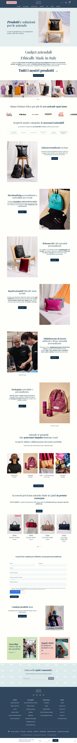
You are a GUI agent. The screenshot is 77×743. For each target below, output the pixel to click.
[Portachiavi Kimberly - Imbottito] (31, 524)
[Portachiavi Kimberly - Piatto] (14, 524)
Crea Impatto (46, 702)
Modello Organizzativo (51, 731)
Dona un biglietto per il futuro (46, 715)
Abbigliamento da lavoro (43, 132)
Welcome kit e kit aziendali (30, 718)
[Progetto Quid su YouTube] (43, 695)
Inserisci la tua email (26, 678)
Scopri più (21, 406)
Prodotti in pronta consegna (63, 132)
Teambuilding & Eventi (30, 721)
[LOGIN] (66, 2)
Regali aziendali (33, 132)
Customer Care (62, 705)
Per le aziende (26, 6)
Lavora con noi (62, 709)
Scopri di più (54, 158)
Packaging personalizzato (53, 132)
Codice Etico (36, 731)
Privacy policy (23, 731)
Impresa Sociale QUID (15, 702)
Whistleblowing (43, 731)
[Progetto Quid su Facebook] (33, 695)
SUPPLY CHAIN (44, 653)
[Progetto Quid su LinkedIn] (40, 695)
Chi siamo (19, 6)
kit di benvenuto (63, 249)
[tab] (37, 99)
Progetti (46, 705)
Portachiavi (14, 535)
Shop (47, 6)
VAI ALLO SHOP (10, 2)
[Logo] (38, 2)
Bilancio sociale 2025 (15, 705)
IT (61, 2)
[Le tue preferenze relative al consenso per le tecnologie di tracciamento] (75, 741)
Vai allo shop (39, 511)
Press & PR (62, 712)
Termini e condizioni (15, 731)
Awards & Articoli (14, 712)
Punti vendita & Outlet (62, 718)
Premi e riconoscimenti (14, 718)
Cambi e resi (62, 715)
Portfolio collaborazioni (30, 724)
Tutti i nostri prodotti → (38, 70)
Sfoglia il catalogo (22, 616)
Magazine (58, 6)
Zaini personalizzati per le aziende (30, 702)
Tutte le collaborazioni (38, 485)
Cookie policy (29, 731)
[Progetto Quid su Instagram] (37, 695)
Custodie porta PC (47, 535)
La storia (15, 709)
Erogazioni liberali (46, 709)
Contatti (52, 6)
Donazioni (42, 6)
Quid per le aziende (30, 705)
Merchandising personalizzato (13, 132)
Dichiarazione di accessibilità (63, 731)
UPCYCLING (11, 652)
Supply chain (30, 715)
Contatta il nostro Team (38, 75)
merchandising (17, 201)
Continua (55, 740)
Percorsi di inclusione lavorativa (15, 715)
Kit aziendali (23, 132)
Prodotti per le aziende (30, 709)
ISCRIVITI (51, 678)
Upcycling (31, 712)
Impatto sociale (34, 6)
